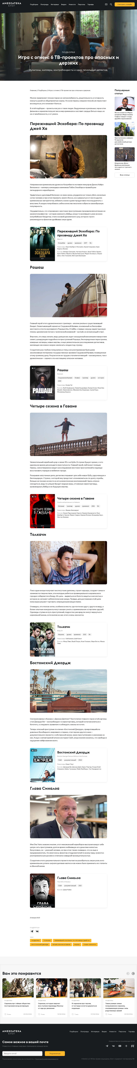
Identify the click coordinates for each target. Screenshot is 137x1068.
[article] (18, 997)
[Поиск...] (111, 4)
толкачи (47, 940)
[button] (133, 973)
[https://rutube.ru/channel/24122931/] (133, 1046)
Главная (33, 90)
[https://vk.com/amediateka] (113, 1046)
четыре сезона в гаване (61, 944)
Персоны (81, 4)
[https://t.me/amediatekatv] (107, 1046)
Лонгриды (44, 4)
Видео (63, 4)
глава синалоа (90, 944)
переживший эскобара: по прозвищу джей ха (72, 940)
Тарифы (90, 4)
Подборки (34, 4)
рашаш (77, 944)
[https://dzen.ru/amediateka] (126, 1046)
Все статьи (124, 175)
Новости (72, 4)
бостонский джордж (40, 944)
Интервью (55, 4)
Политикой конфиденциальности (46, 1059)
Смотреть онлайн (125, 4)
